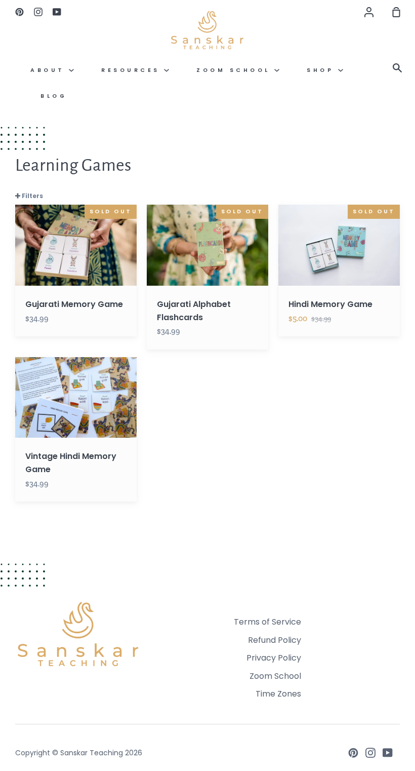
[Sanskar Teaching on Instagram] (370, 753)
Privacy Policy (273, 658)
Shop (322, 70)
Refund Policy (274, 640)
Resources (132, 70)
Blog (53, 96)
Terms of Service (267, 622)
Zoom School (235, 70)
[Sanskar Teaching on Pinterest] (353, 753)
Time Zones (278, 694)
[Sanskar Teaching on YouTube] (388, 753)
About (49, 70)
